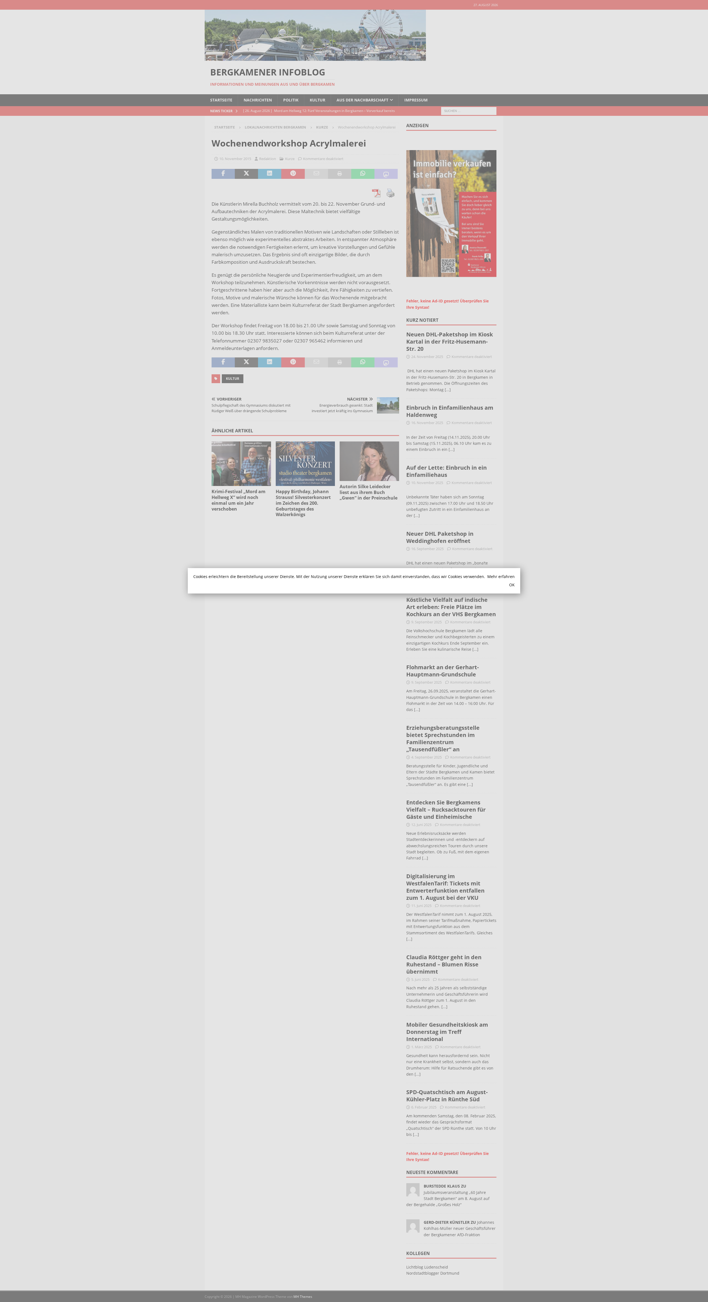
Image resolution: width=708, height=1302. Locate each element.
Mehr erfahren (501, 576)
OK (512, 584)
